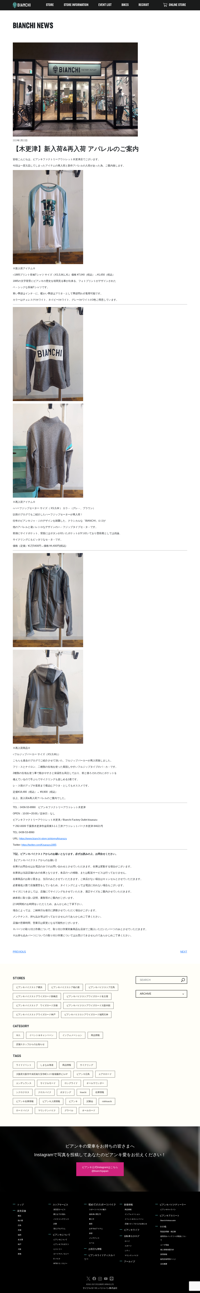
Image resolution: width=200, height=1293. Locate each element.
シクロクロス (22, 1092)
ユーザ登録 (164, 1245)
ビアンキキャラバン (168, 1209)
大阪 (19, 1249)
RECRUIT (144, 5)
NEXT (183, 951)
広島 (19, 1225)
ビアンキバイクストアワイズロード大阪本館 (88, 1005)
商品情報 (95, 1035)
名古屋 (20, 1239)
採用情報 (163, 1254)
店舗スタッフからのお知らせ (30, 1044)
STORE (50, 5)
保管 (90, 1233)
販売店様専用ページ (168, 1259)
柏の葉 (20, 1220)
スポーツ (128, 1246)
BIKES (125, 5)
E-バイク (56, 1259)
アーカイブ (129, 1261)
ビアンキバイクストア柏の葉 (65, 987)
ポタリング (65, 1092)
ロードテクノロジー (61, 1254)
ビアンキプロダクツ (61, 1244)
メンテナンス (94, 1238)
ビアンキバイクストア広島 (102, 987)
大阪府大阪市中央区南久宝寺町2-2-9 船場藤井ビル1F (42, 1074)
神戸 (19, 1244)
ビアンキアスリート (169, 1215)
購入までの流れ (59, 1214)
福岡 (19, 1235)
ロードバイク (22, 1110)
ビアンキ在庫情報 (25, 1101)
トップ (20, 1204)
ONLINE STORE (177, 5)
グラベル (69, 1110)
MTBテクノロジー (60, 1263)
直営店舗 (21, 1211)
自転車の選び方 (95, 1214)
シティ (127, 1250)
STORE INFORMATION (76, 5)
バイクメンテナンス (61, 1219)
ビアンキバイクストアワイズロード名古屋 (87, 996)
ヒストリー (57, 1249)
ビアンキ (73, 1101)
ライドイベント (23, 1065)
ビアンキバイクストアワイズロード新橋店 (37, 996)
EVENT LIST (105, 5)
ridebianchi (107, 1101)
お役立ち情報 (95, 1249)
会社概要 (163, 1264)
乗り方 (91, 1219)
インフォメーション (72, 1035)
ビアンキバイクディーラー (173, 1204)
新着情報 (128, 1204)
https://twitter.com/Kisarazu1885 (38, 845)
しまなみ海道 (46, 1065)
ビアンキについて (61, 1234)
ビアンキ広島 (83, 1074)
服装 (90, 1224)
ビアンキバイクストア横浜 (29, 987)
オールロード (88, 1110)
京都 (19, 1230)
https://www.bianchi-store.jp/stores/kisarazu (43, 838)
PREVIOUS (19, 951)
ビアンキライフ (131, 1230)
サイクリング (86, 1065)
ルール (91, 1243)
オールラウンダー (95, 1083)
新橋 (19, 1254)
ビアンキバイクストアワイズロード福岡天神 (86, 1014)
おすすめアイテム (96, 1229)
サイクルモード (48, 1083)
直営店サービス (59, 1209)
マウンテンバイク (47, 1110)
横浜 (19, 1216)
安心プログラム (59, 1229)
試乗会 (90, 1101)
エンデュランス (23, 1083)
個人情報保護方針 (167, 1250)
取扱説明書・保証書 (168, 1232)
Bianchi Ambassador (168, 1220)
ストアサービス (60, 1204)
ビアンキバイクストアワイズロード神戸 (35, 1014)
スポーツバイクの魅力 (97, 1209)
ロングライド (71, 1083)
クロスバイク (44, 1092)
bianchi (83, 1092)
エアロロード (105, 1074)
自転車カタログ (131, 1236)
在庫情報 (99, 1092)
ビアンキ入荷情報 (51, 1101)
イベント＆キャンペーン (41, 1035)
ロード (127, 1241)
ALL (18, 1035)
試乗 (55, 1224)
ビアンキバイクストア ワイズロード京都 (37, 1005)
